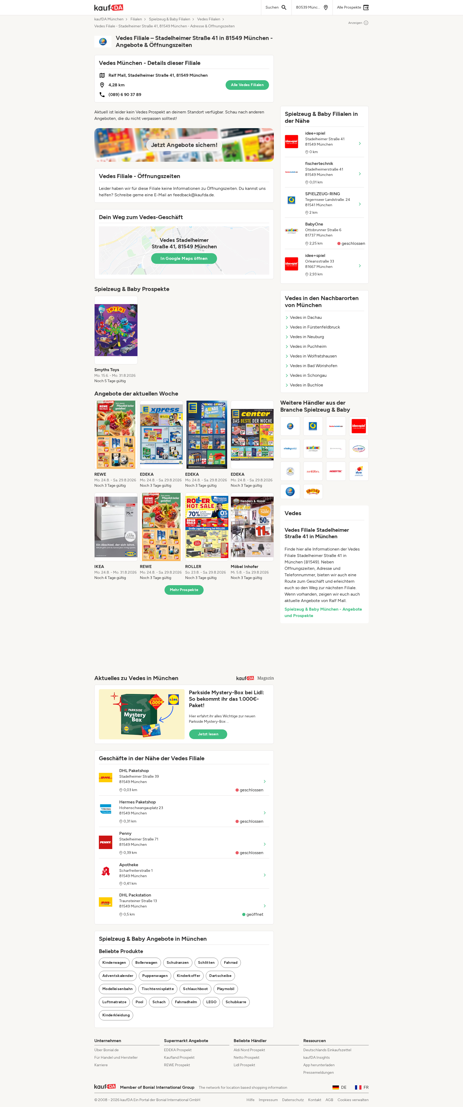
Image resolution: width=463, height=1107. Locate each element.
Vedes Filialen (208, 19)
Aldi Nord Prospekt (249, 1050)
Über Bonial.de (106, 1050)
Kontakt (314, 1100)
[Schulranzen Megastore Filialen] (336, 448)
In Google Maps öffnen (183, 258)
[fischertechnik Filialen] (336, 426)
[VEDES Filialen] (290, 426)
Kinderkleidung (116, 1015)
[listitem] (116, 340)
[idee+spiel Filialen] (359, 426)
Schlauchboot (195, 989)
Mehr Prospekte (184, 590)
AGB (329, 1100)
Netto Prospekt (246, 1057)
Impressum (268, 1100)
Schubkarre (236, 1002)
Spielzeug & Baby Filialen (169, 19)
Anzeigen (355, 23)
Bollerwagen (146, 962)
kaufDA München (109, 19)
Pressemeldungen (318, 1072)
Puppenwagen (155, 975)
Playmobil (225, 989)
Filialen (136, 19)
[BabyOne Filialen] (313, 448)
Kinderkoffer (188, 975)
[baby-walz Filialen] (290, 448)
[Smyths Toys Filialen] (313, 491)
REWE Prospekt (177, 1065)
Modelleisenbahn (117, 989)
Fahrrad (230, 962)
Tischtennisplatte (158, 989)
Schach (159, 1002)
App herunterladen (319, 1065)
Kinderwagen (114, 962)
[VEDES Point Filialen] (290, 491)
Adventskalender (117, 975)
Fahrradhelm (186, 1002)
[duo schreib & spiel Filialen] (359, 471)
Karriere (101, 1065)
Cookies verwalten (353, 1100)
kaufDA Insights (316, 1057)
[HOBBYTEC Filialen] (336, 471)
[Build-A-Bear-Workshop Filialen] (290, 471)
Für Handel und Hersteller (116, 1057)
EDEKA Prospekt (178, 1050)
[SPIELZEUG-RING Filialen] (313, 426)
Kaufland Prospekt (179, 1057)
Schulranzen (178, 962)
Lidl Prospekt (244, 1065)
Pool (139, 1002)
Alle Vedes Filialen (247, 85)
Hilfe (251, 1100)
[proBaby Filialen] (359, 448)
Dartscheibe (220, 975)
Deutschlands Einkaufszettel (327, 1050)
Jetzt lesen (208, 734)
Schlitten (206, 962)
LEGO (211, 1002)
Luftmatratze (114, 1002)
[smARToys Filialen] (313, 471)
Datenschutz (293, 1100)
